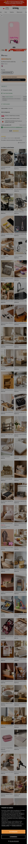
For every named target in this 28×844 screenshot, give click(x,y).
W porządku (13, 832)
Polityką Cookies (5, 825)
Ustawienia (13, 837)
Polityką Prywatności (17, 825)
